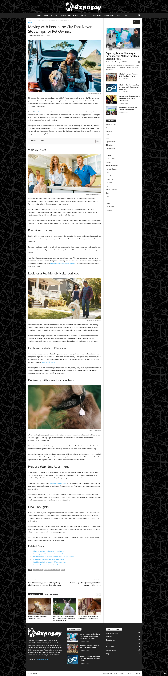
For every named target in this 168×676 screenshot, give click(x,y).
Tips (107, 200)
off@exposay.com (42, 659)
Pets (62, 570)
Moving (40, 570)
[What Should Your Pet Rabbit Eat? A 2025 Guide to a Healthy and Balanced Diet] (64, 606)
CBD (107, 138)
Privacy (122, 673)
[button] (138, 15)
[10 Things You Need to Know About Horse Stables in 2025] (89, 606)
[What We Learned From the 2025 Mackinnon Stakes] (111, 77)
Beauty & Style (50, 15)
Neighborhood (48, 570)
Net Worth (109, 183)
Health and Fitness (69, 15)
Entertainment (110, 148)
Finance (108, 155)
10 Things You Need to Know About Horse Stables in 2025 (88, 617)
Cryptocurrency (111, 141)
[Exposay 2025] (84, 6)
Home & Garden (111, 169)
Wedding (109, 210)
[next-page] (100, 594)
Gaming (108, 162)
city (35, 570)
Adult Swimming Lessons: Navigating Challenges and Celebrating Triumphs (44, 584)
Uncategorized (110, 207)
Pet (34, 20)
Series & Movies (111, 189)
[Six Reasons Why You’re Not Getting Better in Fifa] (111, 110)
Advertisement (107, 673)
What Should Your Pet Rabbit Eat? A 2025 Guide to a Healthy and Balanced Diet (64, 618)
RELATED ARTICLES (35, 594)
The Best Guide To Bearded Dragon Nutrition (37, 617)
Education (108, 15)
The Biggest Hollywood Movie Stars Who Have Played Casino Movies (129, 98)
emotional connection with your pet (63, 263)
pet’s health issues (48, 362)
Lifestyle (85, 15)
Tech (119, 15)
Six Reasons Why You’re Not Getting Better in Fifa (129, 108)
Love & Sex (110, 179)
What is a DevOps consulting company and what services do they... (129, 87)
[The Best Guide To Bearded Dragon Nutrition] (39, 606)
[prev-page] (97, 594)
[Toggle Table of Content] (96, 141)
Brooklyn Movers (40, 112)
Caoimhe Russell (111, 62)
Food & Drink (110, 159)
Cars (107, 135)
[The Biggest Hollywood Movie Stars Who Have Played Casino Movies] (111, 99)
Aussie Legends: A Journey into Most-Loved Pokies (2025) (85, 584)
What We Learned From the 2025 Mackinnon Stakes (128, 75)
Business (97, 15)
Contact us (137, 673)
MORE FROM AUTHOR (51, 594)
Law (107, 172)
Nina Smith (33, 35)
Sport (107, 193)
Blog (107, 128)
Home (38, 15)
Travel (127, 15)
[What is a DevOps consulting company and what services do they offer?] (111, 88)
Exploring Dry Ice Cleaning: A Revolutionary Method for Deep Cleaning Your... (122, 56)
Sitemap (129, 673)
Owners (57, 570)
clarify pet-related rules (58, 483)
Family (108, 152)
